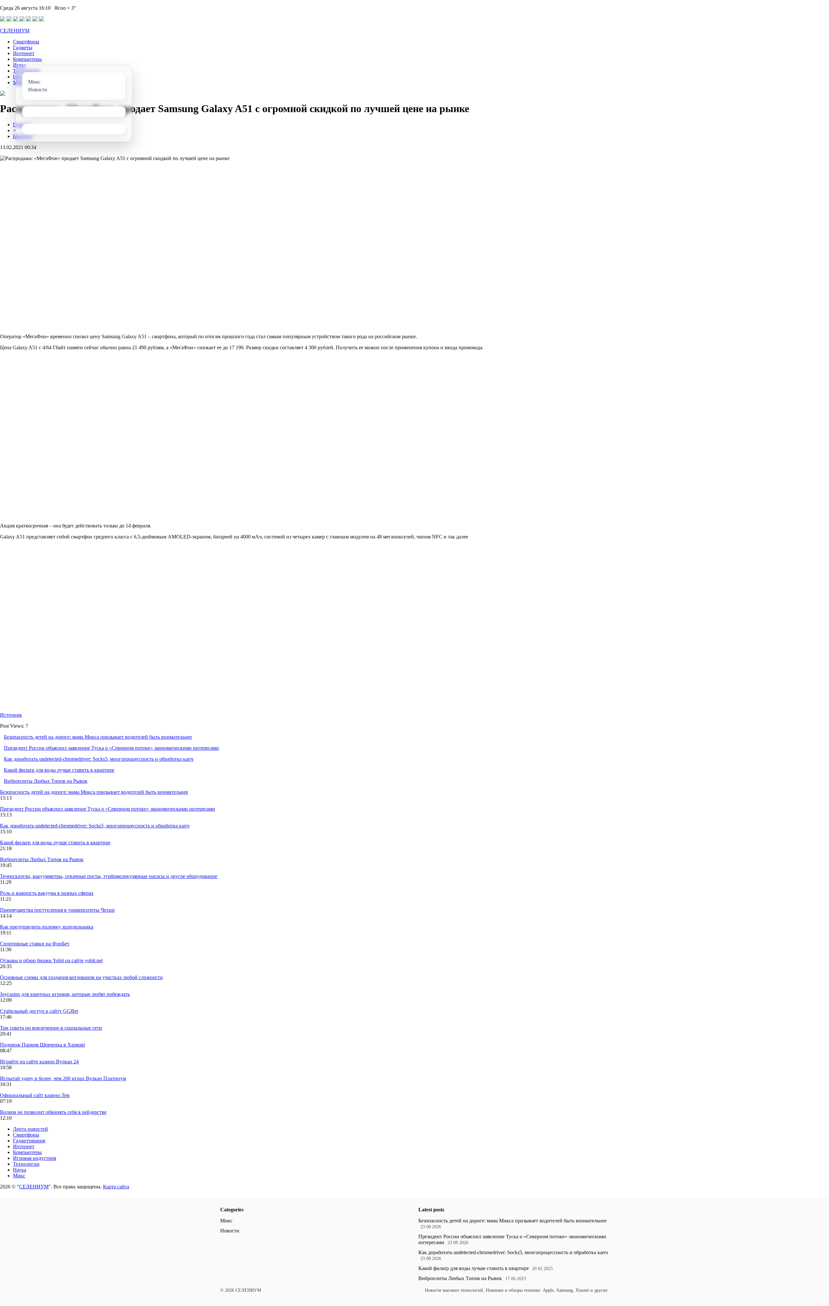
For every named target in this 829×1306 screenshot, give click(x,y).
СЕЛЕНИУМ (14, 30)
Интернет (23, 53)
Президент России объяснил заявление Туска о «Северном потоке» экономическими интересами (111, 748)
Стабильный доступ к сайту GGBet (39, 1011)
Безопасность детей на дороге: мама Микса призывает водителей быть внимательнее (98, 737)
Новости (229, 1230)
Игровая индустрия (34, 1158)
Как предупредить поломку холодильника (46, 927)
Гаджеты (22, 47)
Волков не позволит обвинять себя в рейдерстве (53, 1112)
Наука (19, 1170)
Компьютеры (27, 59)
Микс (19, 1175)
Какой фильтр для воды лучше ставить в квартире (59, 770)
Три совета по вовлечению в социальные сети (51, 1028)
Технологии (26, 1164)
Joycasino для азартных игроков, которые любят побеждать (65, 994)
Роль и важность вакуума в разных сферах (47, 893)
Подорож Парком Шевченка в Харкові (42, 1044)
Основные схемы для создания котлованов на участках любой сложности (81, 977)
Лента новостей (30, 1129)
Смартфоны (26, 41)
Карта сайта (116, 1186)
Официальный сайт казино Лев (35, 1095)
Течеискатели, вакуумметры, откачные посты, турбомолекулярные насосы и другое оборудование (108, 876)
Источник (11, 715)
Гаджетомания (29, 1140)
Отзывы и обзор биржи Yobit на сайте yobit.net (51, 960)
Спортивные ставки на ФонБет (34, 943)
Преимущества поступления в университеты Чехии (57, 910)
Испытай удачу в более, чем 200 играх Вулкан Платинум (63, 1078)
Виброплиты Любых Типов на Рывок (45, 781)
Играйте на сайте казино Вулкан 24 (39, 1061)
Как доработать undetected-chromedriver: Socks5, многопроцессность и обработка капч (98, 759)
